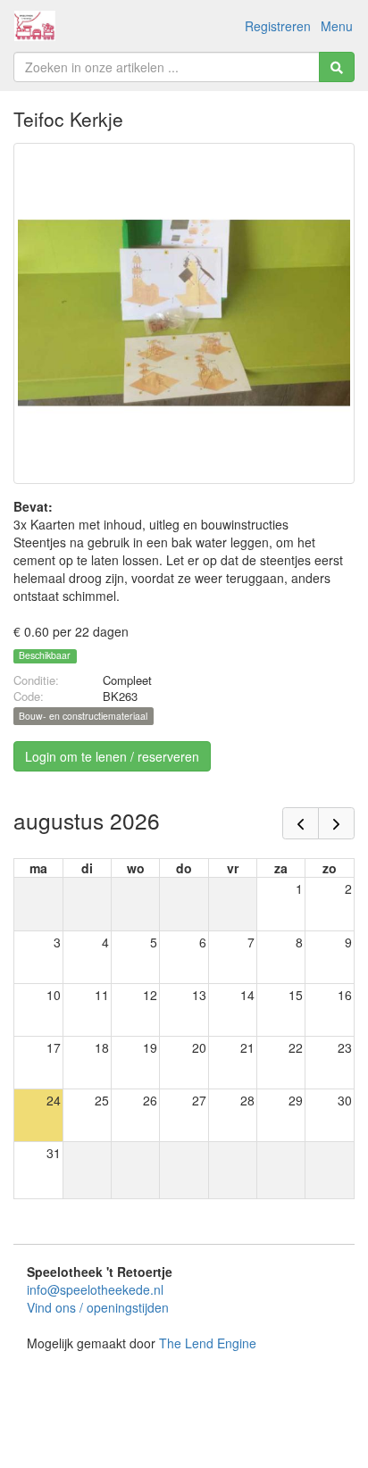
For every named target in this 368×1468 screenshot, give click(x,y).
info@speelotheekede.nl (95, 1289)
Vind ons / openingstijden (98, 1307)
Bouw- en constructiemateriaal (83, 715)
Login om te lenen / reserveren (112, 756)
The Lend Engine (207, 1343)
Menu (337, 26)
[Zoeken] (337, 67)
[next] (336, 823)
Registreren (278, 26)
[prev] (300, 823)
